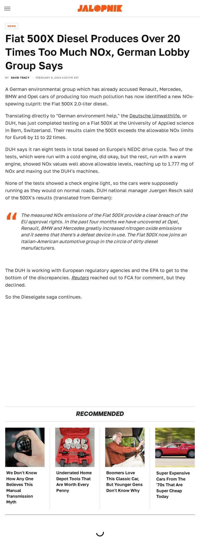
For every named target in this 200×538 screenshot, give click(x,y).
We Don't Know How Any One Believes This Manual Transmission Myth (21, 487)
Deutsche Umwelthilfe (154, 115)
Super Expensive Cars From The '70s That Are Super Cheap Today (173, 485)
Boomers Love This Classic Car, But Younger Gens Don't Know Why (124, 481)
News (12, 26)
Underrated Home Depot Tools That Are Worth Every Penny (74, 481)
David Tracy (20, 77)
